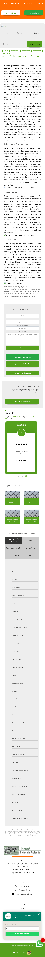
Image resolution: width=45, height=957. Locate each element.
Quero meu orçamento (22, 401)
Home (5, 33)
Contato (6, 44)
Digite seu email (22, 319)
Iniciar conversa (22, 934)
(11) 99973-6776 (24, 890)
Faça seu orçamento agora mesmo (11, 12)
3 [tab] (26, 476)
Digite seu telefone (22, 325)
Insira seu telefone (12, 925)
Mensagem (22, 331)
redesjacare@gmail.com (23, 894)
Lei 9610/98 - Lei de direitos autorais (25, 835)
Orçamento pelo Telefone (22, 364)
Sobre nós (21, 33)
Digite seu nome (22, 313)
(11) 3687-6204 (24, 886)
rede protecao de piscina (37, 51)
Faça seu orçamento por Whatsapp (34, 12)
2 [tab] (22, 476)
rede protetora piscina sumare (7, 53)
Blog (36, 33)
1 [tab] (19, 476)
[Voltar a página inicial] (23, 28)
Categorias (15, 51)
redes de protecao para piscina (26, 51)
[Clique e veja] (22, 850)
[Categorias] (19, 44)
